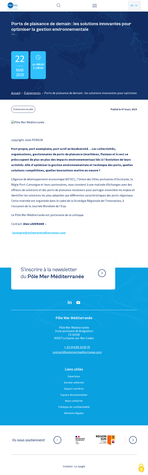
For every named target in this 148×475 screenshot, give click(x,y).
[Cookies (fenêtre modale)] (141, 468)
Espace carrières (74, 388)
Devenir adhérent (74, 382)
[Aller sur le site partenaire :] (80, 440)
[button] (94, 6)
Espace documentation (74, 395)
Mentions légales (74, 413)
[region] (74, 93)
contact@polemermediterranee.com (77, 352)
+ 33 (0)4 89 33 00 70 (77, 347)
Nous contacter (74, 400)
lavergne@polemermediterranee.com (39, 233)
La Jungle (79, 466)
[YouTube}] (78, 302)
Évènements (32, 93)
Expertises (74, 376)
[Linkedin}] (70, 302)
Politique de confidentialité (74, 407)
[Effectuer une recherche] (58, 5)
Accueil (15, 93)
